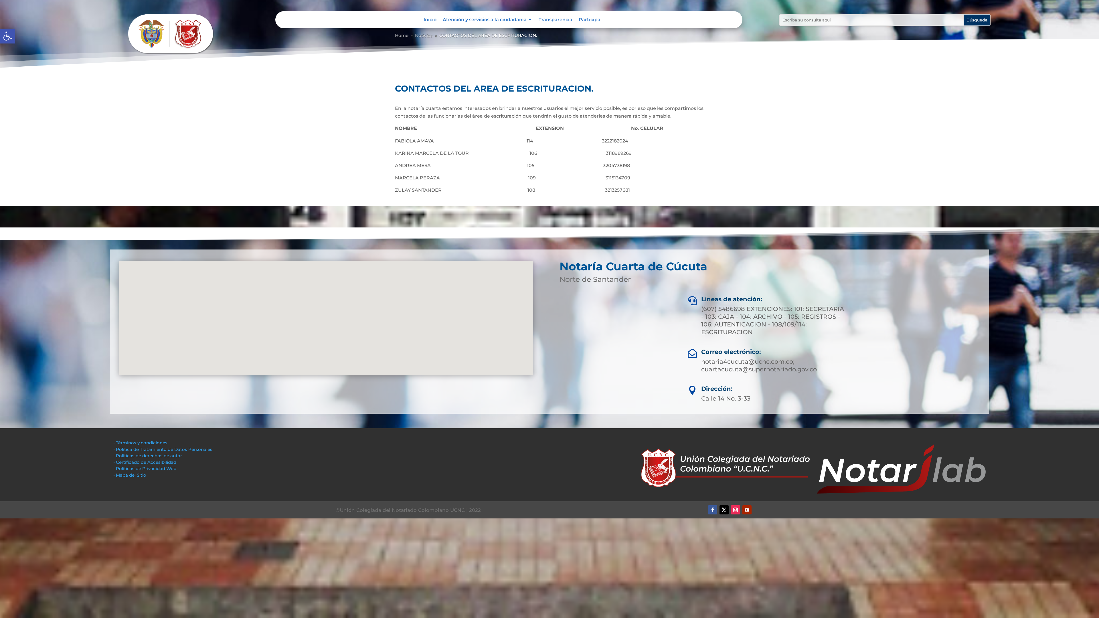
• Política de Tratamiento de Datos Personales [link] (162, 449)
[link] (7, 36)
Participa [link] (589, 20)
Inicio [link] (430, 20)
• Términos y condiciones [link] (140, 442)
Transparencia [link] (555, 20)
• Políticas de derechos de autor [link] (147, 455)
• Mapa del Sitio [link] (130, 475)
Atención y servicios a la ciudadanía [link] (485, 20)
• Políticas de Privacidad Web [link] (144, 468)
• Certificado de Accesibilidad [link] (144, 462)
